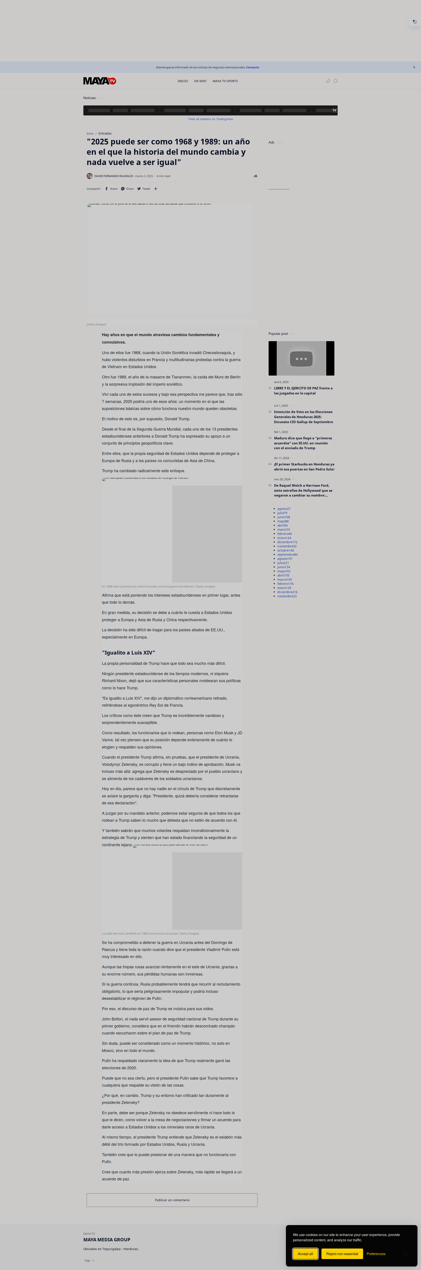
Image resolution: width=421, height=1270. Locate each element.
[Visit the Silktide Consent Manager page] (405, 1254)
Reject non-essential (342, 1253)
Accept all (305, 1253)
